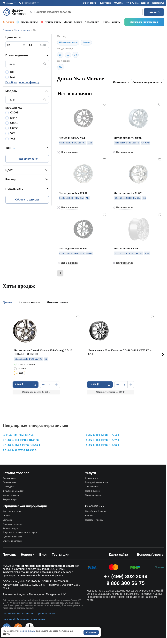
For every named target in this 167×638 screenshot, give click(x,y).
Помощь (115, 22)
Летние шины (53, 22)
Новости (27, 554)
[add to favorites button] (104, 104)
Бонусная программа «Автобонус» (20, 532)
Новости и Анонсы (94, 520)
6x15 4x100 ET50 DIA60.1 (19, 435)
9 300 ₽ (19, 384)
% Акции (8, 22)
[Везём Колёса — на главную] (14, 11)
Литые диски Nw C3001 (73, 193)
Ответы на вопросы (12, 541)
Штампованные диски (13, 491)
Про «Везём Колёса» (95, 511)
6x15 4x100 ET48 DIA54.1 (102, 435)
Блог (43, 554)
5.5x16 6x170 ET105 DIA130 (21, 440)
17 (68, 54)
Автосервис (92, 22)
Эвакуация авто (93, 495)
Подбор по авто (27, 158)
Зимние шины (29, 22)
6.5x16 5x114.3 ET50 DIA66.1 (21, 445)
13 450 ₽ (94, 384)
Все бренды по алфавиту (22, 82)
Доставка (105, 3)
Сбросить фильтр (27, 199)
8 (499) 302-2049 (29, 3)
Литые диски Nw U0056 (73, 248)
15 (60, 54)
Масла (78, 22)
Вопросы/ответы (150, 554)
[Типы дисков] (14, 148)
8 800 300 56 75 (125, 583)
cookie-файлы (27, 631)
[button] (27, 55)
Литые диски (9, 486)
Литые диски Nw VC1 (72, 137)
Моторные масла (11, 495)
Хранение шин (92, 486)
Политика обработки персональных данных (24, 619)
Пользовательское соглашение (18, 614)
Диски (68, 22)
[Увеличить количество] (56, 384)
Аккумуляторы (10, 499)
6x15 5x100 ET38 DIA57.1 (102, 440)
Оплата (118, 3)
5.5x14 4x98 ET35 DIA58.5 (20, 450)
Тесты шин (60, 554)
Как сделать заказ (12, 511)
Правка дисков (92, 491)
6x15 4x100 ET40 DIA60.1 (102, 445)
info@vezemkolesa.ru (15, 572)
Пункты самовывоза (137, 3)
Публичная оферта (46, 614)
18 (75, 54)
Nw (61, 67)
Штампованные (68, 42)
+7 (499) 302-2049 (125, 576)
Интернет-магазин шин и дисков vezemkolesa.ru (43, 565)
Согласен (91, 632)
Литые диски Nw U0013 (128, 137)
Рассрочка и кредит (12, 524)
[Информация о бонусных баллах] (27, 372)
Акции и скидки (10, 528)
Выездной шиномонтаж (96, 482)
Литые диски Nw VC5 (127, 248)
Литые (86, 42)
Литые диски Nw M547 (128, 193)
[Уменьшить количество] (43, 384)
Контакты (158, 3)
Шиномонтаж (91, 478)
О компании (90, 3)
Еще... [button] (106, 22)
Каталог (153, 12)
